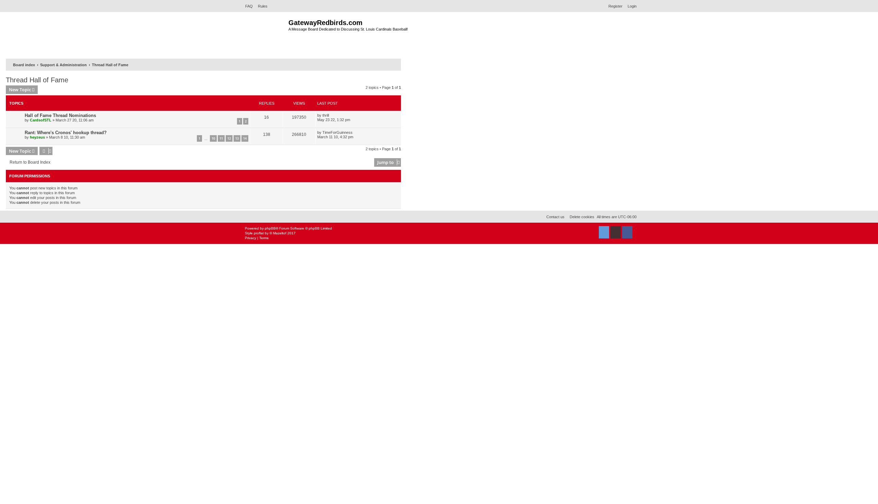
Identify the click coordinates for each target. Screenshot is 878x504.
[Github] (615, 232)
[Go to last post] (331, 115)
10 (213, 138)
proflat (259, 233)
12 (229, 138)
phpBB (270, 228)
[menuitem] (247, 6)
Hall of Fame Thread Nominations (60, 115)
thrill (325, 115)
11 (221, 138)
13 (237, 138)
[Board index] (264, 34)
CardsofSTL (40, 120)
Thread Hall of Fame (37, 80)
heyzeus (37, 137)
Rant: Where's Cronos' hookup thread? (66, 132)
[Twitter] (604, 232)
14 (245, 138)
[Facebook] (627, 232)
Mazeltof (279, 233)
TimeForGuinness (337, 132)
